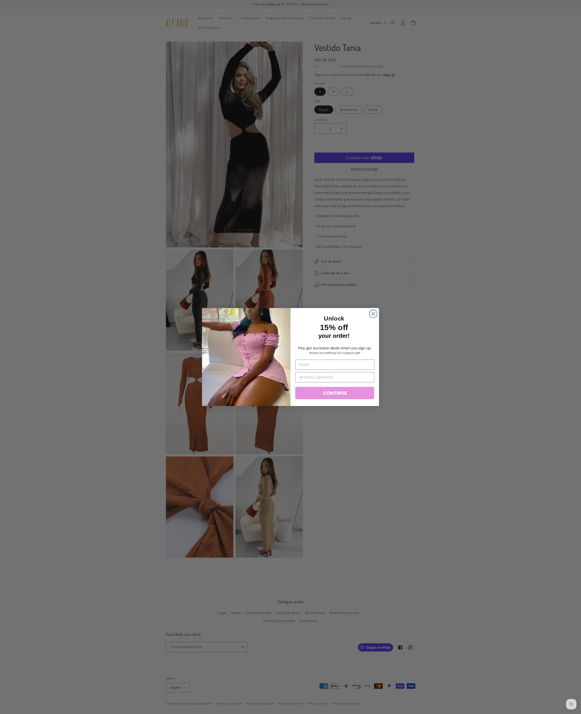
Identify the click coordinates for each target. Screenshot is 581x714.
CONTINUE (335, 393)
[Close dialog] (373, 314)
